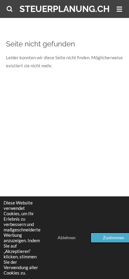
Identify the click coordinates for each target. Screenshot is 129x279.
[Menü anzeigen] (119, 9)
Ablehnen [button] (67, 237)
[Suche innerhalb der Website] (9, 9)
